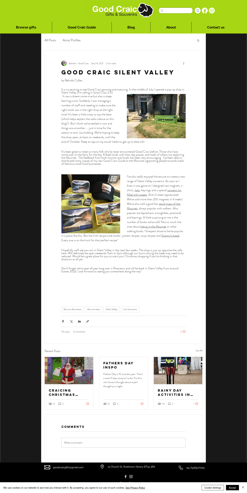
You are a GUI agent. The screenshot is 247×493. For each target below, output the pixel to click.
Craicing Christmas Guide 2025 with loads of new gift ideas (69, 392)
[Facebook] (205, 10)
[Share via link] (87, 321)
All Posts (50, 40)
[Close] (243, 487)
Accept (232, 487)
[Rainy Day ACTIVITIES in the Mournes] (178, 370)
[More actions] (184, 63)
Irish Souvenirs (130, 309)
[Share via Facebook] (63, 321)
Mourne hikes (93, 309)
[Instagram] (212, 10)
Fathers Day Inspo (118, 365)
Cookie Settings (212, 487)
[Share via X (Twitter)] (71, 321)
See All (199, 350)
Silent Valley (111, 309)
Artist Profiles (71, 40)
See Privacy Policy (135, 487)
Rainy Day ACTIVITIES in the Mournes (174, 392)
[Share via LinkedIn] (79, 321)
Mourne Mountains (72, 309)
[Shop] (198, 10)
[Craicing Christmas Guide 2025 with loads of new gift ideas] (69, 370)
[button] (198, 40)
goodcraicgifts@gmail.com (68, 467)
